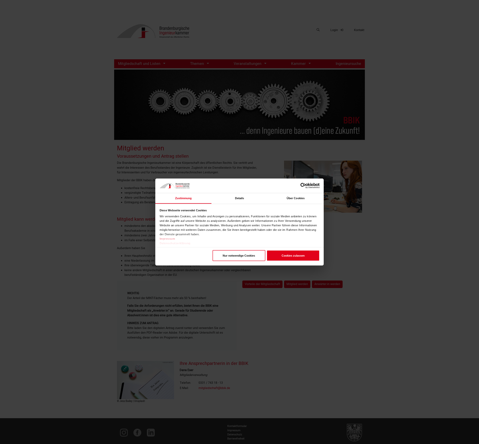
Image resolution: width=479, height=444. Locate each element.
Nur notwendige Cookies (239, 255)
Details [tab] (239, 198)
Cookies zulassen (293, 255)
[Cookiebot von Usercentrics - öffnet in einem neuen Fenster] (303, 186)
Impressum (167, 238)
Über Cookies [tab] (296, 198)
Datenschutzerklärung (175, 243)
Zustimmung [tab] (183, 198)
